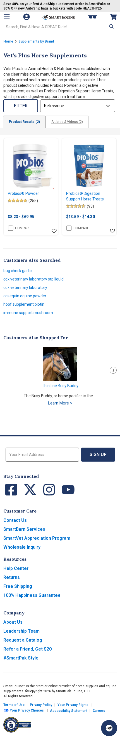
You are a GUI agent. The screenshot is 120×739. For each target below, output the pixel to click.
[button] (110, 26)
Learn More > (60, 403)
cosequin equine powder (24, 296)
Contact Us (15, 520)
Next (113, 370)
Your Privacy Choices (26, 710)
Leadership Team (21, 631)
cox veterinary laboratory (25, 287)
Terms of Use (14, 705)
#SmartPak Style (21, 658)
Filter (21, 105)
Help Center (15, 568)
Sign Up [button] (98, 454)
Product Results (24, 122)
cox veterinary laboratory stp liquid (33, 279)
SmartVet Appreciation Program (36, 538)
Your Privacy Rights (72, 705)
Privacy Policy (41, 705)
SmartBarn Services (24, 529)
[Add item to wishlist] (54, 231)
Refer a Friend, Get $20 (27, 649)
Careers (99, 711)
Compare (23, 228)
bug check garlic (17, 270)
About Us (13, 622)
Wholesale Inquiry (21, 547)
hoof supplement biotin (23, 304)
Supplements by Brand (36, 41)
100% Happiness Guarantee (32, 595)
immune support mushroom (28, 312)
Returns (11, 577)
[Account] (27, 16)
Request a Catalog (22, 640)
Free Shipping (17, 586)
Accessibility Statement (68, 711)
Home (8, 41)
